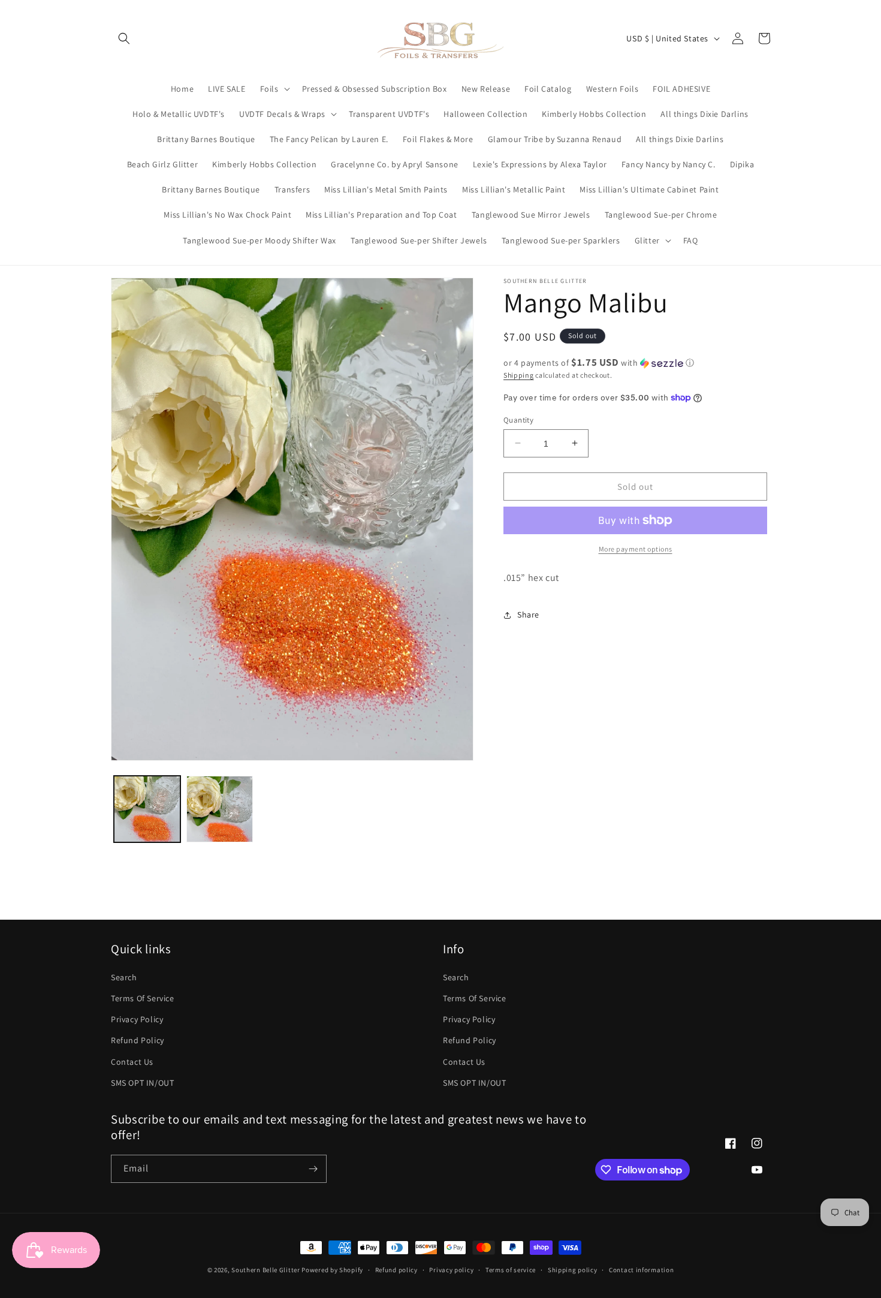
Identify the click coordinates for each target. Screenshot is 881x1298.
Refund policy (396, 1270)
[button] (124, 38)
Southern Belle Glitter (265, 1270)
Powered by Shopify (332, 1270)
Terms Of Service (142, 998)
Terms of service (510, 1270)
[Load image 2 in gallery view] (219, 809)
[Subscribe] (313, 1169)
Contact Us (132, 1061)
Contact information (641, 1270)
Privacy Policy (137, 1019)
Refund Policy (137, 1040)
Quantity (518, 419)
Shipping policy (573, 1270)
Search (124, 977)
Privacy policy (451, 1270)
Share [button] (528, 614)
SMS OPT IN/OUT (142, 1082)
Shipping (518, 375)
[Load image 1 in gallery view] (147, 809)
